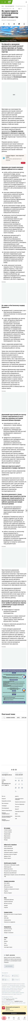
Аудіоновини (7, 837)
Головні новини (8, 830)
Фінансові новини (8, 887)
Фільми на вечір (8, 903)
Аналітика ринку (8, 928)
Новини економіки (9, 881)
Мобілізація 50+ (7, 867)
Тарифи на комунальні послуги (11, 889)
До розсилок (9, 966)
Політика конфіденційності (6, 813)
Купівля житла (7, 930)
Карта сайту (17, 816)
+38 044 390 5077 (19, 774)
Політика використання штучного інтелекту (7, 817)
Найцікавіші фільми (9, 899)
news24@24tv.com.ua (7, 774)
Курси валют (7, 885)
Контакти (17, 806)
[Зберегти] (24, 24)
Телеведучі (4, 805)
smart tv (6, 979)
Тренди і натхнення (8, 932)
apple (16, 976)
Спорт (5, 937)
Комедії (6, 905)
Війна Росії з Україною (10, 844)
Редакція (4, 798)
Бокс (5, 939)
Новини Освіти (8, 912)
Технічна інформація (19, 804)
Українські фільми (8, 901)
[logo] (9, 2)
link (15, 780)
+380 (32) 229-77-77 (10, 999)
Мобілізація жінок (8, 869)
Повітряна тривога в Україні (10, 852)
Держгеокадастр (11, 20)
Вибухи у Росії (7, 856)
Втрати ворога (7, 858)
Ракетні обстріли (8, 846)
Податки (6, 891)
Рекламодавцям (5, 808)
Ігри (16, 818)
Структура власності (19, 811)
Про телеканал (5, 803)
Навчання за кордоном (9, 922)
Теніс (5, 943)
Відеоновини (7, 836)
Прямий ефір (7, 834)
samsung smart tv (16, 979)
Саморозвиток (7, 920)
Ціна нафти (6, 883)
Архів (16, 813)
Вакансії (17, 809)
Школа (5, 916)
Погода (5, 839)
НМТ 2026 (6, 918)
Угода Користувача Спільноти (19, 799)
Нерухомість (7, 927)
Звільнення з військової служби (11, 865)
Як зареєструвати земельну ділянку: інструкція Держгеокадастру (20, 6)
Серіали (6, 907)
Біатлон (6, 945)
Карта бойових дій (8, 848)
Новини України (8, 832)
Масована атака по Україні (10, 854)
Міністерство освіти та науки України (13, 914)
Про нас (3, 796)
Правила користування (7, 810)
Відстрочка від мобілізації (10, 873)
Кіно (5, 897)
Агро (3, 6)
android (6, 976)
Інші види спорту (8, 947)
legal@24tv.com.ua (18, 1001)
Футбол (6, 941)
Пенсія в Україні (8, 893)
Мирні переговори (8, 850)
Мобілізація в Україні (10, 863)
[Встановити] (14, 1010)
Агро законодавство (9, 6)
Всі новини (7, 828)
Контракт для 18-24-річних (10, 870)
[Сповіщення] (26, 2)
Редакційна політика (6, 801)
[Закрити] (25, 1007)
